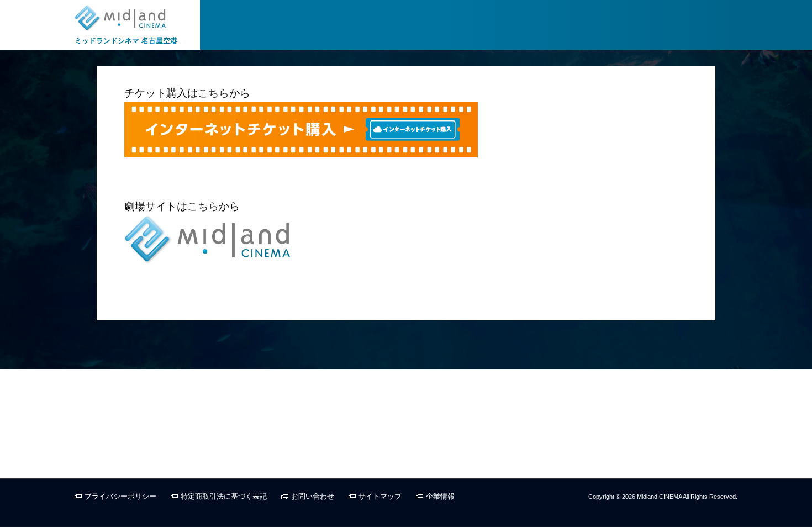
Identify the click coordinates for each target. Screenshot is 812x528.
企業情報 (440, 496)
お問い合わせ (312, 496)
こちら (213, 93)
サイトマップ (380, 496)
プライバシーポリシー (120, 496)
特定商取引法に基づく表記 (224, 496)
